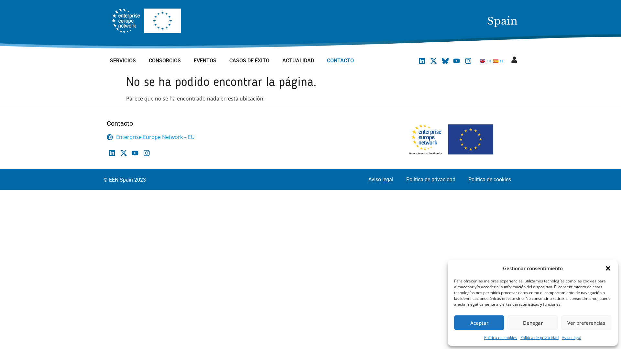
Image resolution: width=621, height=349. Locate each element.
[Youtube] (456, 60)
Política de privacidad (539, 337)
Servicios (123, 61)
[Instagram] (468, 60)
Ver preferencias (586, 323)
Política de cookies (500, 337)
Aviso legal (571, 337)
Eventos (205, 61)
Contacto (340, 61)
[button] (608, 268)
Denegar (533, 323)
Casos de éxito (249, 61)
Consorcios (165, 61)
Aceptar (479, 323)
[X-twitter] (433, 60)
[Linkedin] (422, 60)
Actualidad (298, 61)
